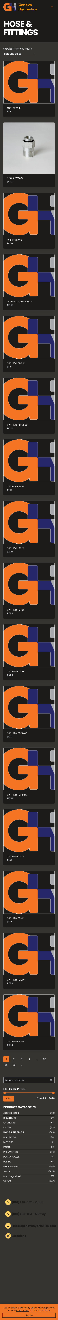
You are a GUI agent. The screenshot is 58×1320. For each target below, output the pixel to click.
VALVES (7, 1181)
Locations (19, 1236)
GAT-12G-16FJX (15, 1041)
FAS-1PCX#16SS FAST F (20, 301)
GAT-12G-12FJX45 (17, 733)
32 (14, 1065)
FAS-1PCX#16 (14, 240)
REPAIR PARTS (11, 1166)
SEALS (6, 1171)
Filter (8, 1098)
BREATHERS (9, 1118)
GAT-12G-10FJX (15, 610)
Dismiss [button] (29, 1315)
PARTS (7, 1147)
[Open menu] (52, 7)
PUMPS (7, 1161)
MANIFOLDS (9, 1137)
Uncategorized (12, 1176)
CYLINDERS (9, 1122)
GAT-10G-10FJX (15, 363)
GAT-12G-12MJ (15, 856)
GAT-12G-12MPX (16, 980)
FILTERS (7, 1127)
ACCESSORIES (11, 1113)
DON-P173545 (15, 178)
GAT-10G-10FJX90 (17, 425)
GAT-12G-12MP (15, 918)
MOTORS (8, 1142)
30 (44, 1059)
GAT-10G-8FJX (15, 548)
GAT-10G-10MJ (15, 486)
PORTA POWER (11, 1156)
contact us (22, 1310)
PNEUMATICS (10, 1152)
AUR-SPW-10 (14, 108)
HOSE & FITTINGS (13, 1132)
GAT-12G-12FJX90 (17, 795)
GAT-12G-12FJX (15, 671)
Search (52, 1080)
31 (6, 1065)
